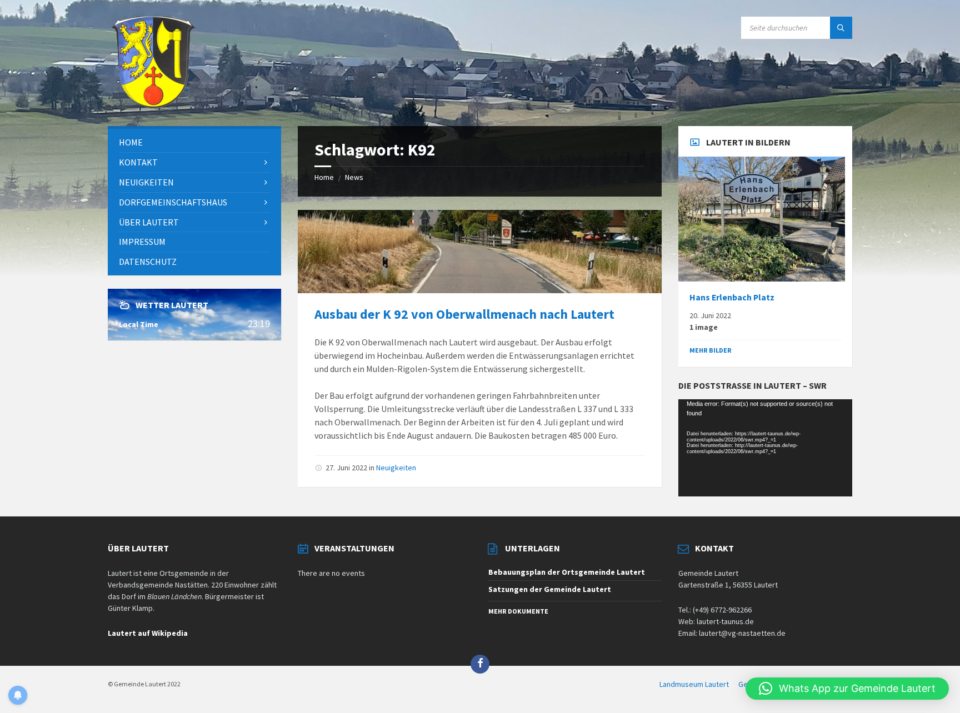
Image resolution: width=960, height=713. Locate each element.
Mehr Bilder (710, 350)
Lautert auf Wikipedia (148, 633)
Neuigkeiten (396, 468)
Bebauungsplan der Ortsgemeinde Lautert (566, 572)
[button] (847, 688)
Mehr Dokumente (518, 611)
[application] (765, 448)
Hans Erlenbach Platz (731, 297)
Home (324, 177)
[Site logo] (153, 104)
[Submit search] (841, 28)
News (354, 177)
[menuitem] (194, 142)
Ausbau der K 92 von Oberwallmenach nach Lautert (464, 314)
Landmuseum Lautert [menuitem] (694, 684)
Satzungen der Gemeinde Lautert (549, 589)
